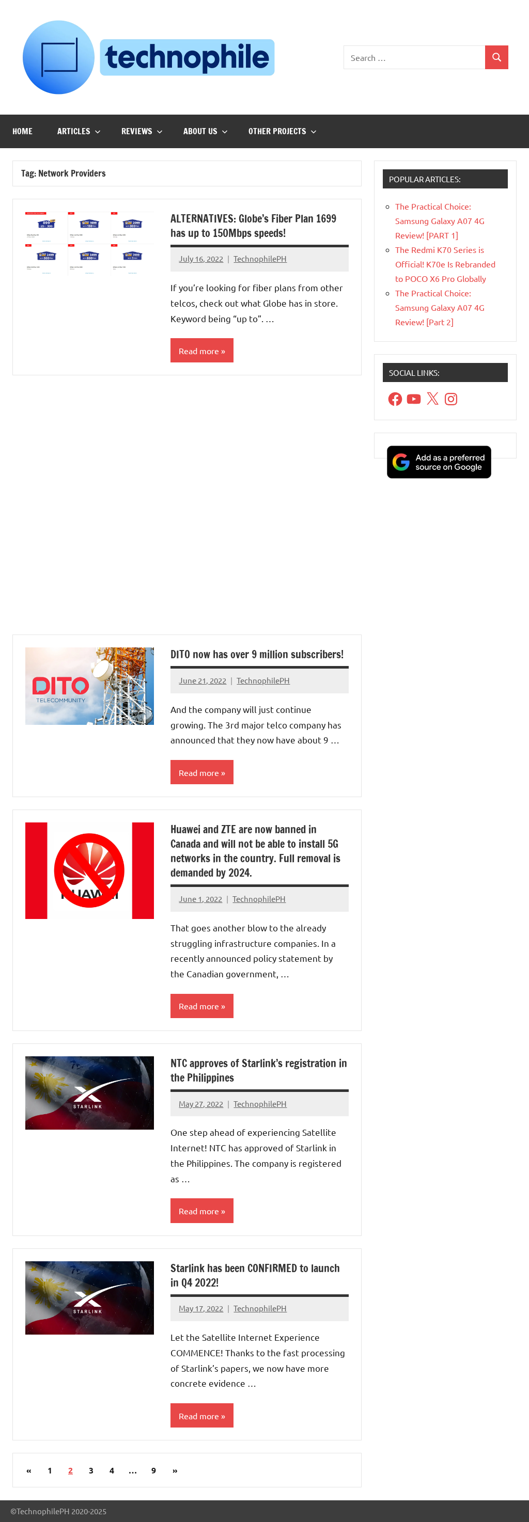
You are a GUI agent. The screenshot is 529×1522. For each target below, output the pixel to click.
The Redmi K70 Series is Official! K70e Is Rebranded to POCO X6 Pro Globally (445, 263)
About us (200, 131)
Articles (73, 131)
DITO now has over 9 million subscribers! (257, 654)
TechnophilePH (260, 258)
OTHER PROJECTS (277, 131)
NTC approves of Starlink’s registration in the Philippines (258, 1070)
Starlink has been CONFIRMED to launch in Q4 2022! (255, 1275)
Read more (199, 350)
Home (22, 131)
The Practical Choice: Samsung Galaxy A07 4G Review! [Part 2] (440, 307)
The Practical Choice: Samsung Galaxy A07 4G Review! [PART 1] (440, 220)
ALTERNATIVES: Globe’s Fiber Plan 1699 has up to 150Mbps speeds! (253, 226)
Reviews (136, 131)
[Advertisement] (187, 511)
